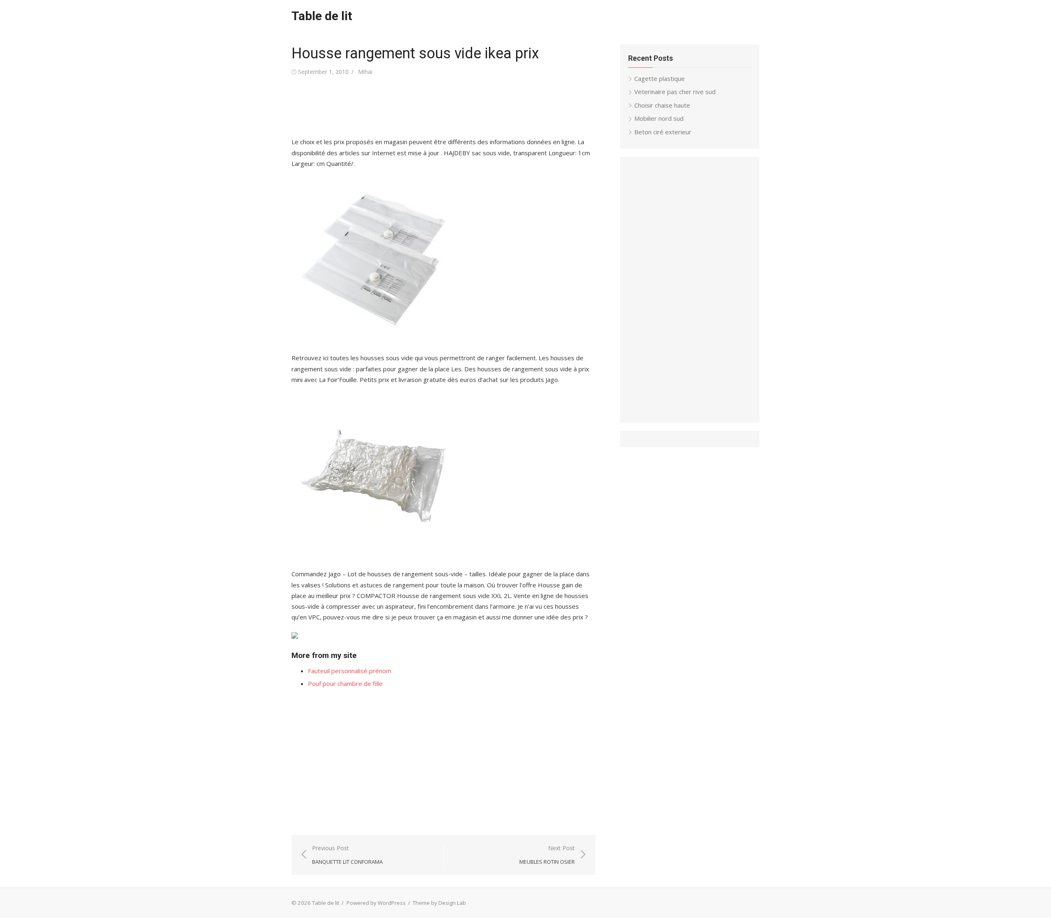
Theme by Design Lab (439, 902)
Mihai (365, 72)
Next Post (547, 855)
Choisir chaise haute (662, 105)
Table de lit (321, 16)
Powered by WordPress (376, 902)
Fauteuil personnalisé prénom (349, 671)
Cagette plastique (659, 78)
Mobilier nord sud (659, 118)
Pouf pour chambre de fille (345, 683)
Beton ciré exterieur (662, 132)
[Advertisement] (440, 106)
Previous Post (347, 855)
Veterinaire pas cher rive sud (675, 91)
